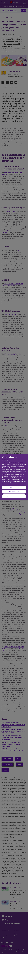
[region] (14, 477)
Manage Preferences (14, 491)
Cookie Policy (13, 482)
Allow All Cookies (14, 487)
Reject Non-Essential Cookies (14, 496)
